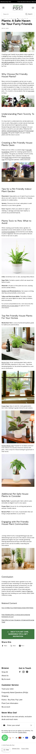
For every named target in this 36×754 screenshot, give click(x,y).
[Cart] (33, 8)
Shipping (5, 696)
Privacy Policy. (22, 732)
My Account (6, 679)
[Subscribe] (31, 725)
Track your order (8, 689)
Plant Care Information (10, 703)
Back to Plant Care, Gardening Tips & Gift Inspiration (18, 634)
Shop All (5, 672)
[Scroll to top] (34, 738)
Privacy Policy (25, 748)
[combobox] (18, 14)
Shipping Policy (16, 748)
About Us (5, 675)
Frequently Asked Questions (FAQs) (15, 692)
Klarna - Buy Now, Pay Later (12, 700)
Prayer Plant (5, 406)
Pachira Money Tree (8, 446)
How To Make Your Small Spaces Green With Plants (17, 608)
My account (6, 707)
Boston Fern (5, 362)
